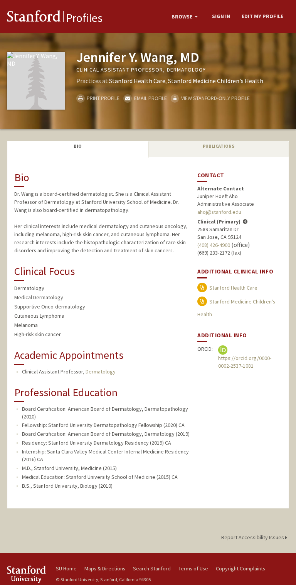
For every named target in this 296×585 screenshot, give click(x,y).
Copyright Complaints (240, 568)
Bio (78, 146)
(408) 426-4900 (213, 245)
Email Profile (149, 98)
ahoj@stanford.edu (219, 211)
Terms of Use (193, 568)
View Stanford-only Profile (215, 98)
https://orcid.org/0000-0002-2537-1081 (244, 362)
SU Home (66, 568)
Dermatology (101, 371)
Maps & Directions (104, 568)
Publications (218, 146)
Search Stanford (152, 568)
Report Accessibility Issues (253, 537)
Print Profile (102, 98)
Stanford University (27, 574)
